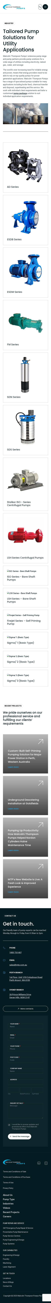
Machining (7, 1263)
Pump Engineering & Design (13, 1240)
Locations (7, 1278)
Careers (7, 1216)
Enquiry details (17, 1103)
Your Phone (15, 1046)
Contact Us (7, 1286)
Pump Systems (8, 1244)
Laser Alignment (9, 1267)
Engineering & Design (11, 1255)
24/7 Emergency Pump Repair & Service (18, 1228)
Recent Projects (11, 1212)
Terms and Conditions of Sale (14, 1172)
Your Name (15, 1024)
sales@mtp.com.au (18, 965)
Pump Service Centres (11, 1236)
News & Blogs (8, 1282)
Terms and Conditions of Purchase (16, 1177)
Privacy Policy (8, 1188)
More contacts (27, 1008)
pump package (20, 93)
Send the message (21, 1136)
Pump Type (8, 1199)
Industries (8, 1203)
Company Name (16, 1068)
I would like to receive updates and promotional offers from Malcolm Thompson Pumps (25, 1126)
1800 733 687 (15, 952)
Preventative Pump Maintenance (15, 1232)
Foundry (6, 1259)
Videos (6, 1208)
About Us (8, 1195)
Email (13, 1035)
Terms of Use (8, 1183)
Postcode (15, 1057)
